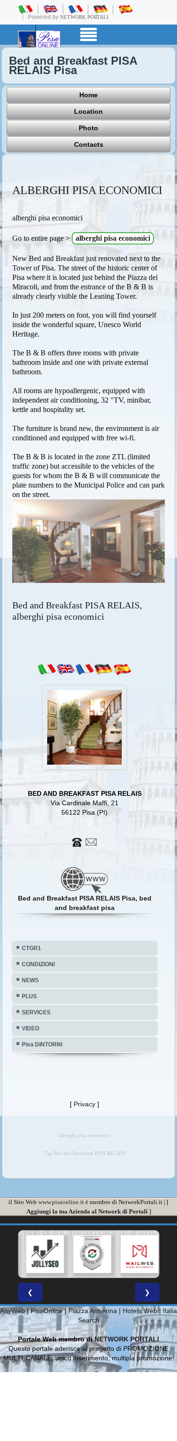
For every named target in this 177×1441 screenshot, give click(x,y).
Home (88, 95)
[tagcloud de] (103, 669)
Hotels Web (140, 1311)
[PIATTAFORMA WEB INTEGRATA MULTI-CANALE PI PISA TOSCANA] (90, 1254)
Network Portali (84, 17)
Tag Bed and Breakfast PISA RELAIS (84, 1153)
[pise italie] (75, 9)
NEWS (30, 980)
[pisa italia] (25, 9)
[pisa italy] (50, 9)
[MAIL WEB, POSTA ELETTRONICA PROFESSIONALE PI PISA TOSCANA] (137, 1254)
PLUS (29, 996)
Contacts (88, 144)
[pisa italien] (100, 9)
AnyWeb (12, 1311)
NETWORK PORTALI (126, 1339)
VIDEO (30, 1028)
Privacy (84, 1104)
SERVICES (36, 1012)
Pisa (37, 1311)
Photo (88, 128)
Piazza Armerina (92, 1311)
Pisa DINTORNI (42, 1044)
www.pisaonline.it (61, 1201)
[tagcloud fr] (84, 669)
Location (88, 111)
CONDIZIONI (38, 964)
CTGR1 (31, 948)
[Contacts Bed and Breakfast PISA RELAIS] (84, 841)
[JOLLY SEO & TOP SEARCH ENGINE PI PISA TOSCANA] (43, 1254)
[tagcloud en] (65, 669)
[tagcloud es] (122, 669)
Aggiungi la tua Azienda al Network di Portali (87, 1211)
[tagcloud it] (46, 669)
